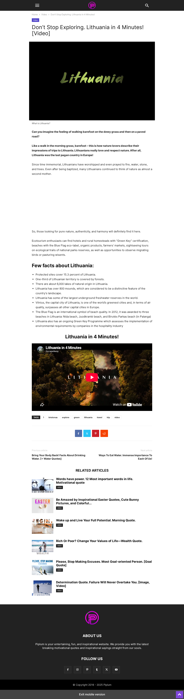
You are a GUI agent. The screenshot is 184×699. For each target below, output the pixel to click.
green (77, 417)
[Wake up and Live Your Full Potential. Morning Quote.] (42, 527)
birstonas (53, 417)
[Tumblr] (96, 669)
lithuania (88, 417)
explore (65, 417)
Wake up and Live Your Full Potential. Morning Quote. (96, 520)
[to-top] (179, 693)
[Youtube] (116, 669)
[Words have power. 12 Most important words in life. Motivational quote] (42, 485)
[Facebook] (78, 433)
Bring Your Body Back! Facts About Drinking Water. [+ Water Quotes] (58, 457)
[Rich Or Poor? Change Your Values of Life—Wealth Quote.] (42, 547)
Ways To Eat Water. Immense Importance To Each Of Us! (125, 457)
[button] (37, 5)
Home (35, 14)
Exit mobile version (92, 694)
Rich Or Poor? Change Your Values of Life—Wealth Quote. (99, 541)
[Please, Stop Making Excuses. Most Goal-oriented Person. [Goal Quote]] (42, 568)
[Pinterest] (95, 433)
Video (44, 14)
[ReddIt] (104, 433)
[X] (87, 433)
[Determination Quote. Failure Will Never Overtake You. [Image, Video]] (42, 588)
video (117, 417)
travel (99, 417)
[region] (92, 204)
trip (108, 417)
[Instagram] (77, 669)
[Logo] (92, 625)
